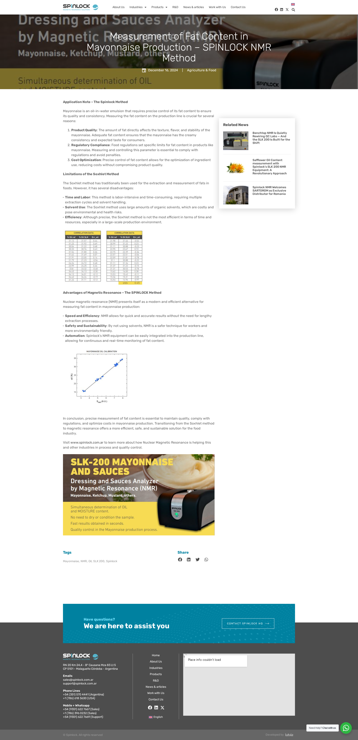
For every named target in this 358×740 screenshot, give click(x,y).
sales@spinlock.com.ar (78, 680)
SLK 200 (98, 561)
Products (157, 7)
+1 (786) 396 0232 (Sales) (80, 713)
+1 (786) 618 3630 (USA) (79, 698)
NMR (84, 561)
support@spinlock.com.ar (80, 683)
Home (156, 655)
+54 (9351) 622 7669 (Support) (83, 717)
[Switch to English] (293, 4)
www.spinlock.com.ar (86, 442)
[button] (293, 9)
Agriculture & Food (201, 70)
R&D (175, 7)
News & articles (193, 7)
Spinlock (111, 561)
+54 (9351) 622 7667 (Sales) (81, 709)
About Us (118, 7)
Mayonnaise (71, 561)
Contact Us (238, 7)
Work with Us (217, 7)
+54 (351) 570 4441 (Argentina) (83, 694)
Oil (90, 561)
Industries (136, 7)
